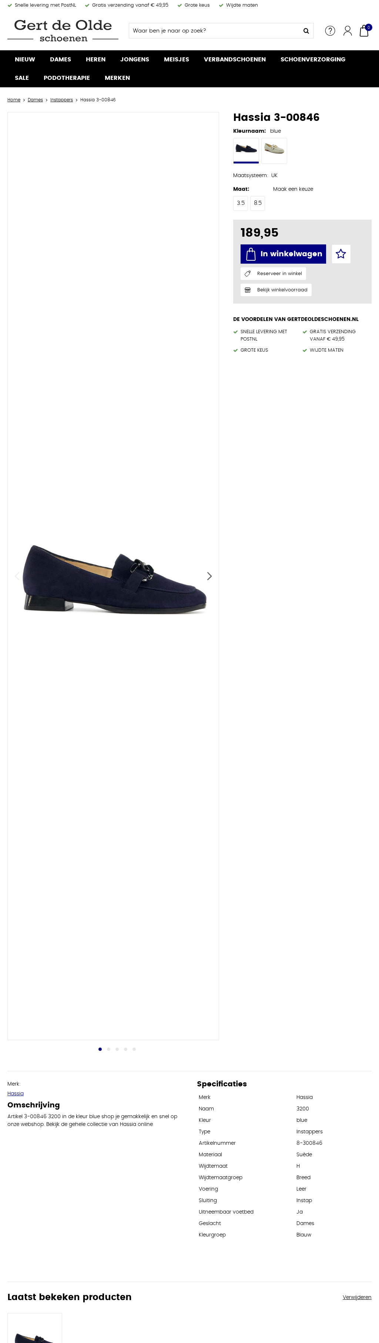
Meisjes (176, 59)
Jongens (134, 59)
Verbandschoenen (235, 59)
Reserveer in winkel (279, 273)
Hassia (15, 1093)
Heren (95, 59)
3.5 (241, 203)
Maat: (241, 189)
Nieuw (25, 59)
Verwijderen (357, 1297)
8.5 (258, 203)
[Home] (62, 30)
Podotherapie (67, 78)
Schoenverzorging (313, 59)
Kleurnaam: (249, 131)
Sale (22, 78)
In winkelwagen (291, 254)
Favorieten (341, 254)
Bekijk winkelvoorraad (282, 290)
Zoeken (306, 30)
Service (330, 31)
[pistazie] (274, 151)
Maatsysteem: (250, 175)
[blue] (246, 151)
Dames (60, 59)
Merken (117, 78)
